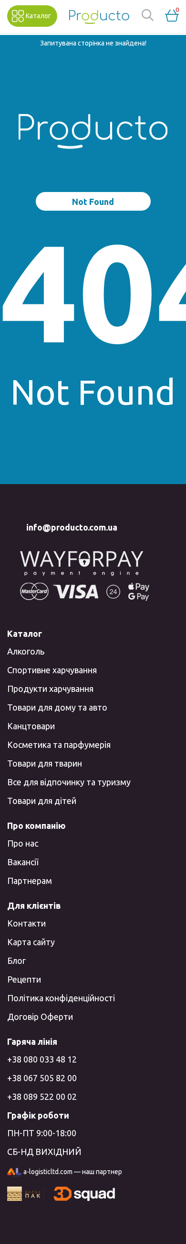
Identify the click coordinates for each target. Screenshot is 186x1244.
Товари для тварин (44, 763)
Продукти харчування (50, 688)
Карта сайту (31, 942)
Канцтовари (31, 726)
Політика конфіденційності (61, 998)
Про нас (22, 843)
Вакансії (22, 862)
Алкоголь (25, 651)
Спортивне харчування (52, 670)
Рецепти (24, 979)
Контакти (26, 923)
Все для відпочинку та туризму (69, 782)
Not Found (93, 201)
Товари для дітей (41, 800)
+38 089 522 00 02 (42, 1096)
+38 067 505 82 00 (42, 1078)
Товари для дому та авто (57, 707)
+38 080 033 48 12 (42, 1059)
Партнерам (29, 880)
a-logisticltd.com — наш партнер (72, 1172)
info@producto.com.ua (71, 527)
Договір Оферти (40, 1016)
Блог (16, 960)
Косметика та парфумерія (59, 744)
